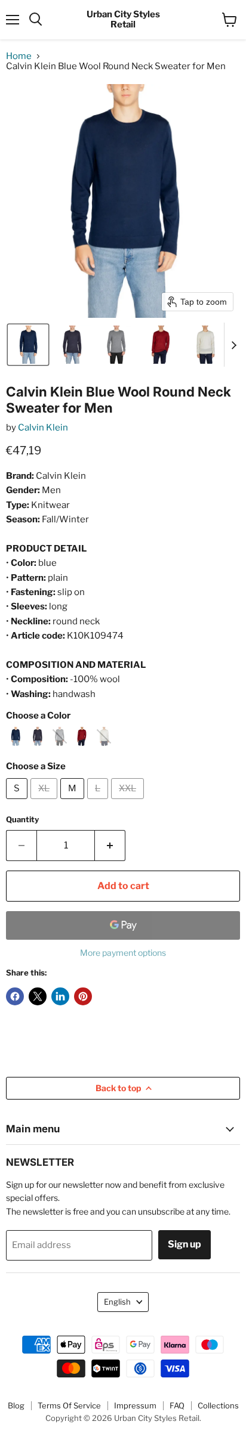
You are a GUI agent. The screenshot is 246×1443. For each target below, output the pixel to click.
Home (19, 56)
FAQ (177, 1405)
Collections (218, 1405)
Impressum (135, 1405)
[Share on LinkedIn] (60, 996)
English (117, 1301)
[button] (28, 344)
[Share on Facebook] (15, 996)
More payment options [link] (123, 953)
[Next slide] (233, 345)
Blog (16, 1405)
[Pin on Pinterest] (83, 996)
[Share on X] (38, 996)
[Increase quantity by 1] (110, 845)
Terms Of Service (69, 1405)
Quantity (22, 819)
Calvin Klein (43, 427)
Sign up (184, 1244)
